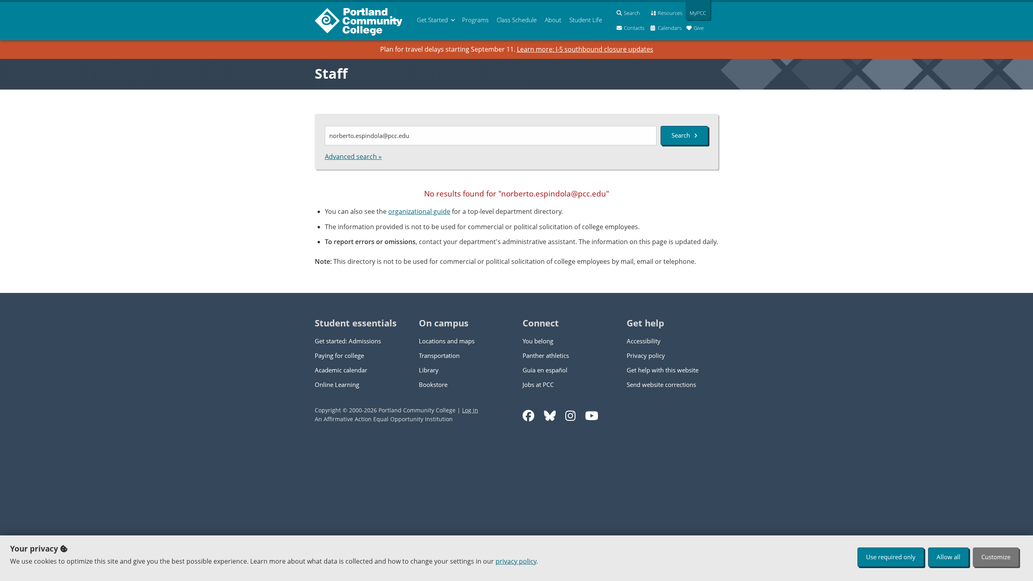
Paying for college (339, 355)
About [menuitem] (553, 20)
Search (680, 135)
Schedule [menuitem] (517, 20)
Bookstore (433, 384)
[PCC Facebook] (528, 415)
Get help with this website (662, 370)
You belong (538, 341)
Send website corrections (661, 384)
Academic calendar (341, 370)
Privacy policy (646, 355)
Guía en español (545, 370)
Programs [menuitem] (475, 20)
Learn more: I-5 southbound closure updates (585, 49)
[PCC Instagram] (570, 415)
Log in (470, 410)
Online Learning (337, 384)
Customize (995, 557)
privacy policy (516, 561)
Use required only (891, 557)
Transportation (439, 355)
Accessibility (644, 341)
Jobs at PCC (538, 384)
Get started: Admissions (348, 341)
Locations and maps (447, 341)
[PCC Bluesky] (550, 415)
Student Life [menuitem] (585, 20)
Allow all (948, 557)
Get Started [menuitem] (432, 20)
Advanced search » (353, 156)
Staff (331, 73)
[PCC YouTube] (591, 415)
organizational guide (419, 211)
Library (429, 370)
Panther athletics (546, 355)
